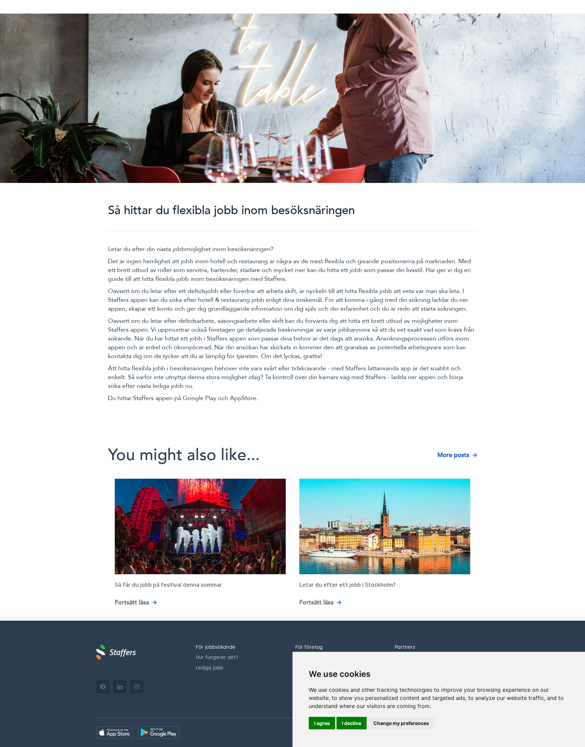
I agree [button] (322, 723)
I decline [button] (351, 723)
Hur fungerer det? (217, 657)
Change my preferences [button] (401, 723)
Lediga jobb (209, 668)
